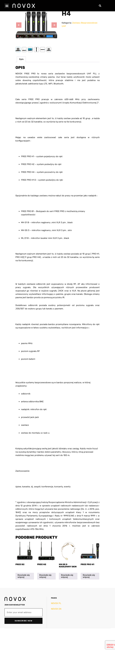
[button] (6, 5)
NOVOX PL (56, 603)
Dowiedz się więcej (24, 576)
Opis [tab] (21, 59)
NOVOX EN (56, 609)
